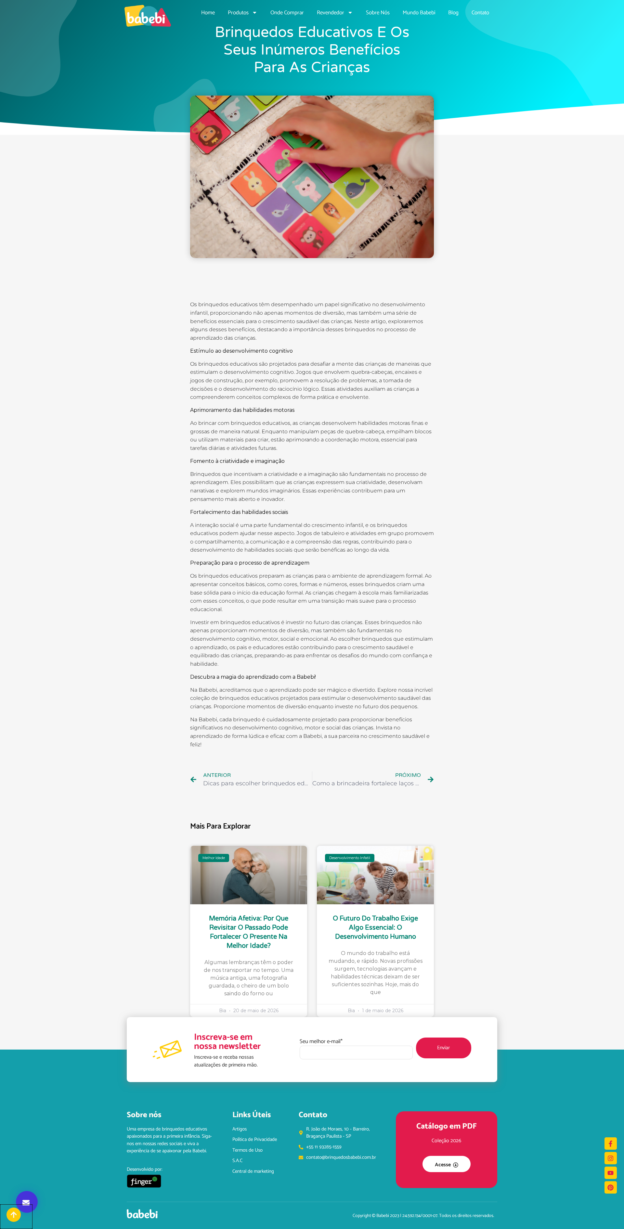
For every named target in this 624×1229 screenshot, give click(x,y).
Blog (453, 12)
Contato (480, 12)
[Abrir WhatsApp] (608, 1212)
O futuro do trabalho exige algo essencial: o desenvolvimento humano (375, 928)
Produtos (238, 12)
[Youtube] (610, 1173)
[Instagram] (610, 1158)
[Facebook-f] (610, 1143)
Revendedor (330, 12)
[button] (27, 1202)
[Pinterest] (610, 1187)
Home (208, 12)
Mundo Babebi (419, 12)
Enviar (443, 1047)
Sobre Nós (378, 12)
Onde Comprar (287, 12)
